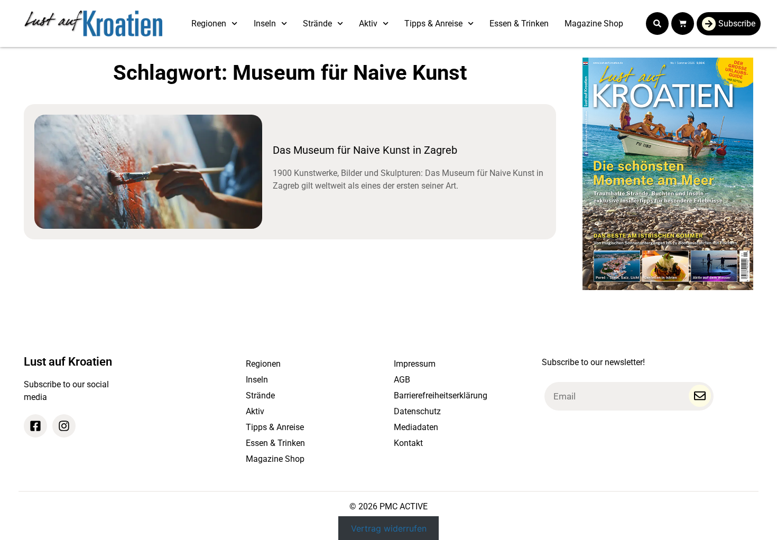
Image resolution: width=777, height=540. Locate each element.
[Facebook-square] (35, 425)
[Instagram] (64, 425)
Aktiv (368, 23)
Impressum (415, 364)
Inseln (265, 23)
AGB (402, 380)
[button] (657, 23)
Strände (317, 23)
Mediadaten (416, 427)
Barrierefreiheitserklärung (440, 395)
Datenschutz (417, 411)
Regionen (208, 23)
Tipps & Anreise (433, 23)
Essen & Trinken (519, 23)
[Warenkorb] (682, 23)
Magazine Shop (594, 23)
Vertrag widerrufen (389, 528)
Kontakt (408, 443)
